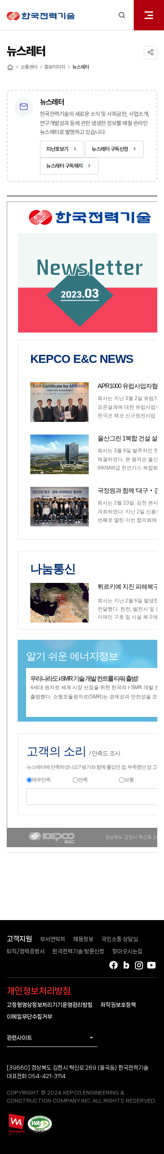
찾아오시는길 (127, 951)
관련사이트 (19, 1038)
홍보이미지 (54, 67)
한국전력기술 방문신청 (78, 951)
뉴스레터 (80, 67)
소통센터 (29, 67)
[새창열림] (16, 1124)
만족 (82, 780)
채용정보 (83, 939)
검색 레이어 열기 (122, 15)
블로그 (126, 965)
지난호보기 (57, 149)
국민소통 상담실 (119, 939)
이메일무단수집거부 (29, 1017)
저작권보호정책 (118, 1005)
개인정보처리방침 (39, 991)
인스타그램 (139, 965)
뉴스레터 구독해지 (64, 166)
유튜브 (151, 965)
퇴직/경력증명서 (26, 951)
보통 (129, 780)
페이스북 (113, 965)
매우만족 (41, 780)
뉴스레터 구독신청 (110, 149)
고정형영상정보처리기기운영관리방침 (50, 1005)
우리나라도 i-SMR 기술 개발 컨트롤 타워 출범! (84, 678)
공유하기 (150, 52)
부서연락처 (52, 939)
